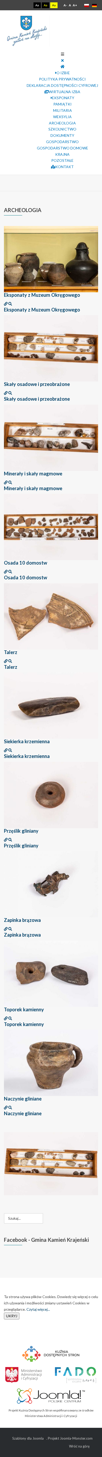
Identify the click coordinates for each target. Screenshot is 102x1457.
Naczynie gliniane (23, 1099)
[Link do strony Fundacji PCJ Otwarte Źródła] (51, 1395)
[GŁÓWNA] (62, 66)
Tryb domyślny (17, 5)
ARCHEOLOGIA (62, 123)
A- (65, 5)
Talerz (10, 652)
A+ (75, 5)
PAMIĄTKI (62, 104)
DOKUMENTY (62, 135)
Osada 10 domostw (25, 563)
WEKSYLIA (62, 116)
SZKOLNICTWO (62, 129)
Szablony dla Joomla (28, 1438)
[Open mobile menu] (62, 54)
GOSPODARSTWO (62, 141)
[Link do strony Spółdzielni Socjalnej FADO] (74, 1374)
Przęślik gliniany (21, 831)
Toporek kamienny (24, 1009)
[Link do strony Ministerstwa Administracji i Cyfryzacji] (24, 1374)
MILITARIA (62, 110)
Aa (37, 5)
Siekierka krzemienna (27, 741)
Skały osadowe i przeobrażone (37, 384)
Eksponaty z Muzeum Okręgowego (42, 295)
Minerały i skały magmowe (33, 473)
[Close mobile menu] (62, 60)
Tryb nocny (26, 5)
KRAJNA (62, 154)
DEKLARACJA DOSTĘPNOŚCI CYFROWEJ (62, 85)
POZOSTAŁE (62, 160)
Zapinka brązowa (22, 920)
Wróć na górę (79, 1446)
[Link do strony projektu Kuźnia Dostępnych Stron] (51, 1353)
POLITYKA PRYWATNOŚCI (62, 79)
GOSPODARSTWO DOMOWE (62, 148)
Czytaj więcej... (38, 1309)
